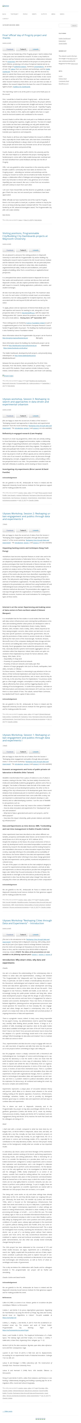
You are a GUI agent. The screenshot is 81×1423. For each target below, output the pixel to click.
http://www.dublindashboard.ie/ (25, 356)
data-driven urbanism (31, 1391)
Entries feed (63, 79)
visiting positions (34, 383)
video (29, 493)
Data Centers (7, 717)
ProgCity (10, 1393)
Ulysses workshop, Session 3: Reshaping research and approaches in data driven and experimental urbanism (26, 401)
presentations (39, 67)
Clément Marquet (44, 714)
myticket (19, 495)
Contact (6, 19)
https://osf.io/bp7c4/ (9, 1318)
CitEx (46, 1388)
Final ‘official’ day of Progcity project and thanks (25, 36)
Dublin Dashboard (64, 38)
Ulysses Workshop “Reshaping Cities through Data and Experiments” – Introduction (27, 922)
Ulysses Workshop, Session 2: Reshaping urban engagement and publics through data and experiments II (27, 516)
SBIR (12, 905)
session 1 (27, 428)
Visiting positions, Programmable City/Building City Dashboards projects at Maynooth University (25, 236)
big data (41, 1388)
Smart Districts (32, 498)
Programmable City (22, 383)
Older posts (7, 1411)
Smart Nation (42, 498)
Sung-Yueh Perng (19, 719)
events (20, 493)
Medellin (14, 902)
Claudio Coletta (33, 500)
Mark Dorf (73, 59)
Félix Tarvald (7, 902)
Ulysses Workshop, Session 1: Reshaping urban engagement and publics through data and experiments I (27, 737)
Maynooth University (9, 383)
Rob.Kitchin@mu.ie (28, 313)
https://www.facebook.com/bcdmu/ (15, 348)
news (20, 220)
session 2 (36, 428)
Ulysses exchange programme (35, 719)
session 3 (36, 543)
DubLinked (62, 41)
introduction (19, 428)
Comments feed (64, 81)
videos (13, 69)
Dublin (5, 1393)
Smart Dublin (63, 43)
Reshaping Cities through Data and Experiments (28, 1393)
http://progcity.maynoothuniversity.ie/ (15, 338)
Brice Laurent (43, 493)
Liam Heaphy (11, 495)
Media (53, 14)
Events (34, 14)
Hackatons (24, 717)
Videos (62, 14)
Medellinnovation (22, 902)
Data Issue (74, 64)
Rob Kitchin (38, 220)
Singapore (24, 498)
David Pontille (43, 1391)
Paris (30, 717)
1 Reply (5, 524)
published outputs (20, 67)
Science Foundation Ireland (35, 323)
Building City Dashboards (21, 87)
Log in (60, 76)
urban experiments (33, 1396)
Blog (4, 14)
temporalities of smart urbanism (34, 905)
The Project (14, 14)
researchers (11, 62)
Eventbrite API (16, 717)
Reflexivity (25, 495)
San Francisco (15, 498)
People (25, 14)
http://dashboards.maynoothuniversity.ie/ (23, 346)
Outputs (44, 14)
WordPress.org (63, 84)
